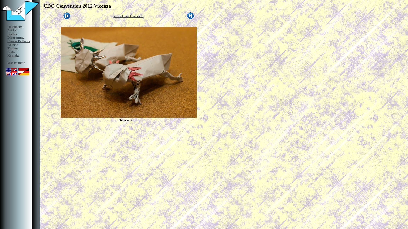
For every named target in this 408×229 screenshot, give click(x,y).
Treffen (12, 48)
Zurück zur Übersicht (128, 16)
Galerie (12, 44)
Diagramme (15, 37)
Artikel (12, 30)
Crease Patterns (18, 41)
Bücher (12, 34)
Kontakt (13, 55)
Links (11, 52)
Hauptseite (14, 26)
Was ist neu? (16, 62)
